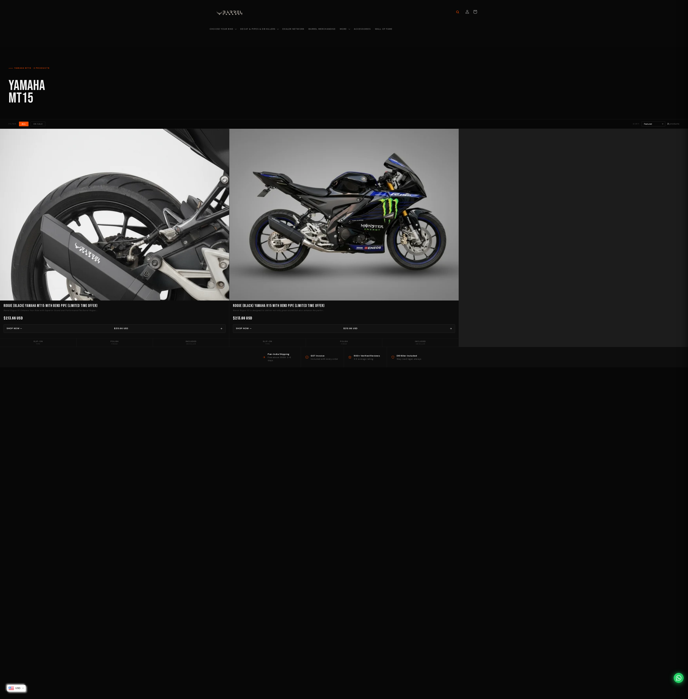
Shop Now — (67, 328)
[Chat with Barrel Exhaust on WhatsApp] (679, 678)
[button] (222, 29)
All (24, 124)
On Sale (38, 124)
